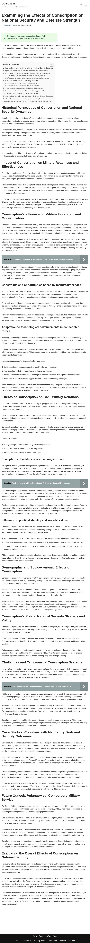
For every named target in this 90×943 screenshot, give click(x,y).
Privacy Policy (39, 941)
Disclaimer (53, 941)
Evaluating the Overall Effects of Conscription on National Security (28, 101)
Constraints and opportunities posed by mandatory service (26, 76)
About (17, 941)
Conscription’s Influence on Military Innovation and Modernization (27, 73)
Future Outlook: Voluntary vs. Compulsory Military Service (24, 99)
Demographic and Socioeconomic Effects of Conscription (24, 88)
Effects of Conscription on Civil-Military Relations (21, 81)
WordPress (52, 936)
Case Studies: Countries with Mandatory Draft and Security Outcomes (28, 96)
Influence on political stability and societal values (23, 85)
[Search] (81, 5)
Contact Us (27, 941)
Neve (35, 936)
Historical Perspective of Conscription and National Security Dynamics (28, 68)
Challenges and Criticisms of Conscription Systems (22, 93)
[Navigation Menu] (85, 5)
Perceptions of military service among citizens (22, 83)
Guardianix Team (10, 25)
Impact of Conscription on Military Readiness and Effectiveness (26, 70)
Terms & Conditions (67, 941)
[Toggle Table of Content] (50, 65)
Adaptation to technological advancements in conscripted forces (28, 78)
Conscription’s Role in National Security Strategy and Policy (25, 91)
